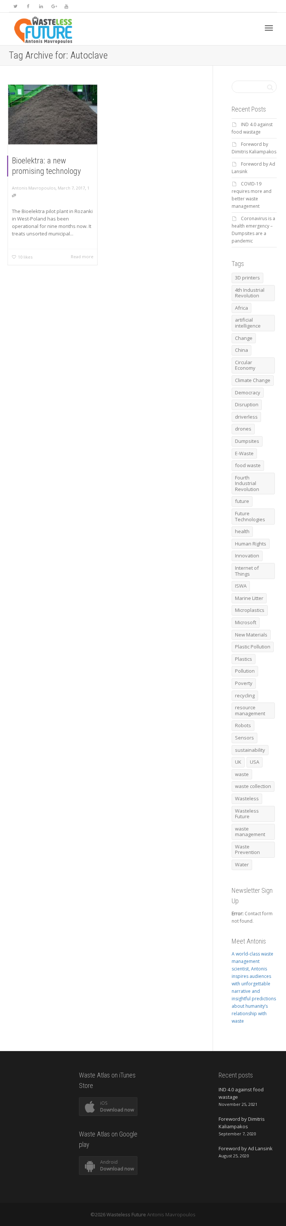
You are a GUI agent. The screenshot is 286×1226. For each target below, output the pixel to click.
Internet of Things (247, 570)
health (242, 531)
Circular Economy (245, 365)
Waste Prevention (247, 849)
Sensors (244, 737)
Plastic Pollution (252, 646)
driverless (246, 416)
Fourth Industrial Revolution (247, 483)
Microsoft (245, 622)
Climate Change (252, 380)
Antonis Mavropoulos (171, 1214)
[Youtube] (66, 6)
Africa (241, 307)
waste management (250, 831)
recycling (245, 695)
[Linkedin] (41, 6)
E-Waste (244, 453)
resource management (250, 710)
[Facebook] (28, 6)
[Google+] (53, 6)
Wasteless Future (247, 813)
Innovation (247, 555)
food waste (248, 465)
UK (238, 762)
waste (242, 774)
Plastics (243, 659)
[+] (52, 114)
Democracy (247, 392)
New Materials (251, 634)
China (241, 350)
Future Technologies (250, 516)
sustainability (250, 750)
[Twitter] (15, 6)
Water (242, 864)
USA (254, 762)
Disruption (246, 404)
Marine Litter (249, 598)
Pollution (245, 670)
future (242, 501)
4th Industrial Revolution (249, 293)
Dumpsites (247, 441)
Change (243, 338)
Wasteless (247, 798)
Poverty (243, 683)
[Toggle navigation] (269, 28)
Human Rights (250, 543)
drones (243, 428)
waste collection (253, 786)
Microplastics (249, 610)
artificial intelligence (248, 322)
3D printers (247, 277)
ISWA (241, 585)
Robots (243, 725)
